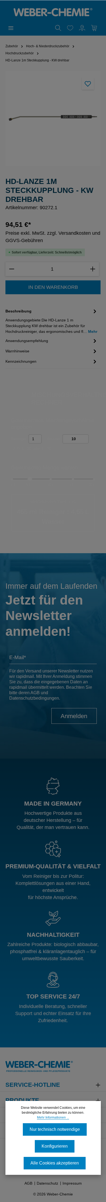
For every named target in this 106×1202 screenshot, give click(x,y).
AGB (35, 692)
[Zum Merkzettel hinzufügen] (88, 83)
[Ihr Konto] (82, 28)
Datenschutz (47, 1183)
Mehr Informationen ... (53, 1117)
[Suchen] (58, 28)
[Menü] (10, 28)
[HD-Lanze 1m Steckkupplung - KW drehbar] (53, 118)
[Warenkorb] (94, 28)
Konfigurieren (55, 1146)
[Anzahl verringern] (11, 269)
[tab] (51, 321)
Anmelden (74, 716)
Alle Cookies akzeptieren (54, 1163)
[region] (53, 118)
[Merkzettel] (70, 28)
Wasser (53, 439)
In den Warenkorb (53, 287)
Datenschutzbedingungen (34, 698)
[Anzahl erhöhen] (92, 269)
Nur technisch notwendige (55, 1129)
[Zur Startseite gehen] (53, 12)
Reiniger (18, 439)
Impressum (72, 1183)
